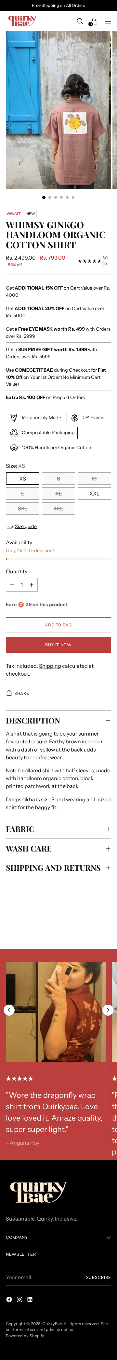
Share (21, 693)
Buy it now (58, 644)
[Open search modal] (79, 21)
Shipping (50, 666)
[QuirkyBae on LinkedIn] (30, 1300)
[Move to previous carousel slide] (9, 1010)
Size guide (26, 526)
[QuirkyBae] (22, 21)
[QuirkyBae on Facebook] (10, 1300)
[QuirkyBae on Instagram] (20, 1300)
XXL (94, 493)
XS (22, 478)
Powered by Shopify (25, 1335)
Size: (15, 466)
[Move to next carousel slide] (107, 1010)
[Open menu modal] (107, 21)
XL (58, 493)
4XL (58, 508)
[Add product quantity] (12, 584)
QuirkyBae (52, 1323)
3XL (22, 508)
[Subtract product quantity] (31, 584)
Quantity (16, 571)
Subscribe (98, 1277)
